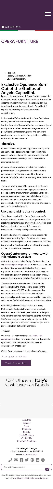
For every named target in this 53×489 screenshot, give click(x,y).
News (26, 426)
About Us (26, 420)
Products (26, 429)
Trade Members (26, 435)
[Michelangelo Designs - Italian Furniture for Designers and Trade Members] (26, 12)
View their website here (16, 363)
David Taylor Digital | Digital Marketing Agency (31, 478)
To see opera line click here (14, 356)
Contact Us (26, 438)
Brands (26, 432)
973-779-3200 (12, 27)
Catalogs (26, 423)
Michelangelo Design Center (17, 264)
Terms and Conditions (26, 441)
